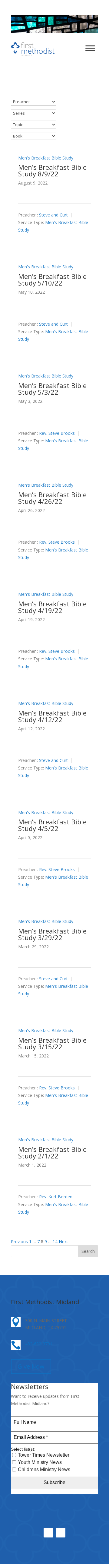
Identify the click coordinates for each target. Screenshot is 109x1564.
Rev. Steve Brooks (57, 433)
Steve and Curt (53, 215)
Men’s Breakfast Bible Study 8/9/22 (52, 170)
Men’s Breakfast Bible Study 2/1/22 (52, 1152)
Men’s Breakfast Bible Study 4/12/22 (52, 716)
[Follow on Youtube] (60, 1532)
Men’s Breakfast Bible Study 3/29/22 (52, 934)
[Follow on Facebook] (48, 1532)
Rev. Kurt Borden (55, 1197)
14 (55, 1241)
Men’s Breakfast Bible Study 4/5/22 (52, 825)
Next (63, 1241)
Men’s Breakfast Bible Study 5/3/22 (52, 389)
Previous (19, 1241)
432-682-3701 (38, 1344)
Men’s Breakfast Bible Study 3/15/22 (52, 1043)
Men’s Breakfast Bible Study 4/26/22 (52, 498)
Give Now (31, 1366)
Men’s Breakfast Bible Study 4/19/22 (52, 607)
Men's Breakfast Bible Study (45, 158)
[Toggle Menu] (90, 48)
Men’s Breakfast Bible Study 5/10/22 (52, 279)
